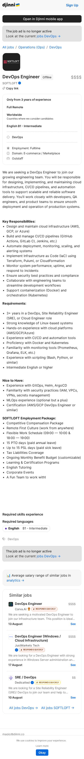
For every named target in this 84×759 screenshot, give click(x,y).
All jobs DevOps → (23, 708)
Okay (42, 752)
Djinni (11, 5)
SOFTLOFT (9, 83)
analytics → (15, 580)
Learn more (42, 745)
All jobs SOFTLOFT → (57, 708)
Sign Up (72, 5)
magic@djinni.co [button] (13, 734)
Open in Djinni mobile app (43, 19)
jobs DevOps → (49, 36)
